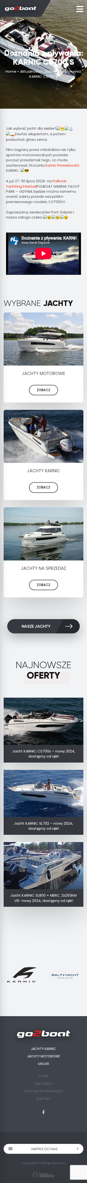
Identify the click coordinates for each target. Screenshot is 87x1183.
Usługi (43, 1064)
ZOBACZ (43, 390)
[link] (62, 165)
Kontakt (43, 1099)
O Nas (44, 1076)
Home (11, 71)
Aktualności (30, 71)
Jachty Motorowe (43, 1056)
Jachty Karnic (43, 1049)
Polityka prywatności (43, 1091)
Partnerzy (43, 1084)
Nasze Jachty (36, 626)
